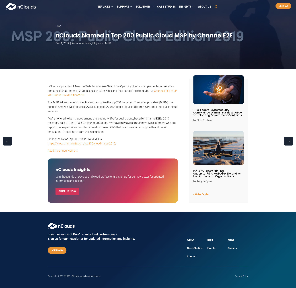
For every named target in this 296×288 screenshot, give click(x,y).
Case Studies (166, 6)
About (190, 240)
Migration (98, 43)
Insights (185, 6)
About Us (204, 6)
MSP (108, 43)
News (231, 240)
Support (123, 6)
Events (211, 248)
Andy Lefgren (204, 181)
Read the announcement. (63, 150)
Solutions (143, 6)
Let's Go (283, 5)
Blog (210, 240)
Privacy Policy (241, 276)
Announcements (81, 43)
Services (103, 6)
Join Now (57, 250)
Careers (232, 248)
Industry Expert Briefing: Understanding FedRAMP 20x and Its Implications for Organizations (217, 173)
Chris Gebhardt (205, 120)
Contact (191, 256)
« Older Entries (201, 194)
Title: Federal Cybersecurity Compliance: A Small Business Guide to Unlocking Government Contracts (217, 112)
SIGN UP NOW (67, 191)
